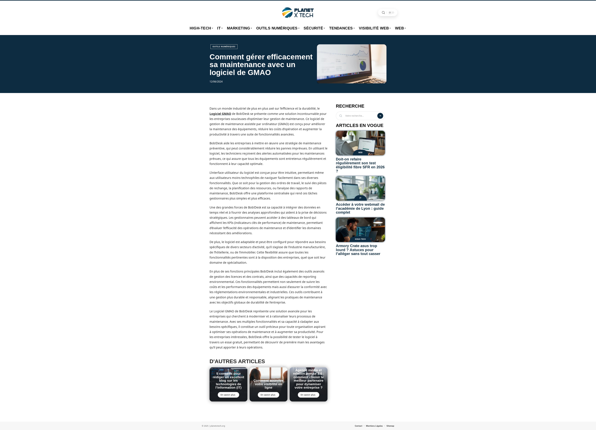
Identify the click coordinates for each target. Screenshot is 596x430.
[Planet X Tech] (298, 12)
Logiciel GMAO (220, 114)
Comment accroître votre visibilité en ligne (268, 384)
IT (360, 198)
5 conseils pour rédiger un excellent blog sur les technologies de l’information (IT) (228, 380)
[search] (383, 12)
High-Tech (360, 239)
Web (360, 152)
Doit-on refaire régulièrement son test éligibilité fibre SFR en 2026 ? (360, 165)
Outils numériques (223, 46)
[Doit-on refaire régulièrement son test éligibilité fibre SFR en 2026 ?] (360, 143)
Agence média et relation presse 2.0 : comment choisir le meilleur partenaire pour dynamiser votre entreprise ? (308, 378)
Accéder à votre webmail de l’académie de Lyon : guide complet (360, 208)
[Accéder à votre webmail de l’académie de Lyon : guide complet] (360, 188)
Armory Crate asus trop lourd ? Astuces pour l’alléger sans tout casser (358, 250)
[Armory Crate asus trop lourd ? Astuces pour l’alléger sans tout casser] (360, 229)
